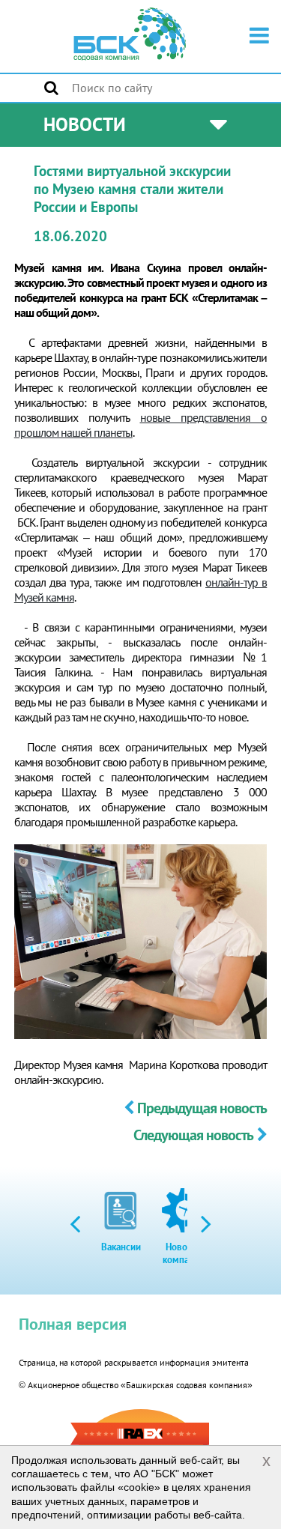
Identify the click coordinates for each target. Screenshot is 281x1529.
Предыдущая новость (202, 1108)
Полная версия (73, 1323)
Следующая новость (193, 1135)
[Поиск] (51, 87)
